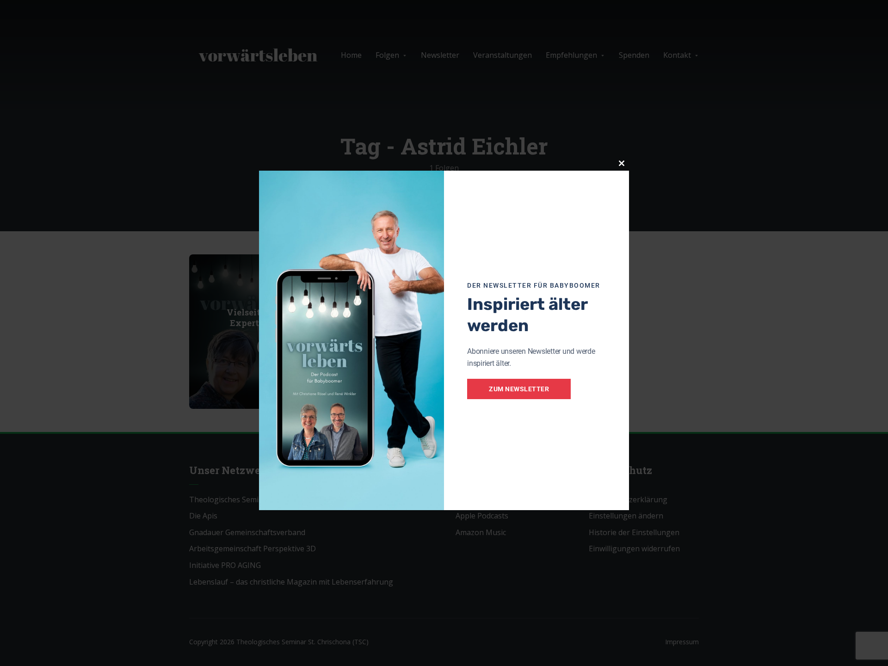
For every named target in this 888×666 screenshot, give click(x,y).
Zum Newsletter (519, 389)
